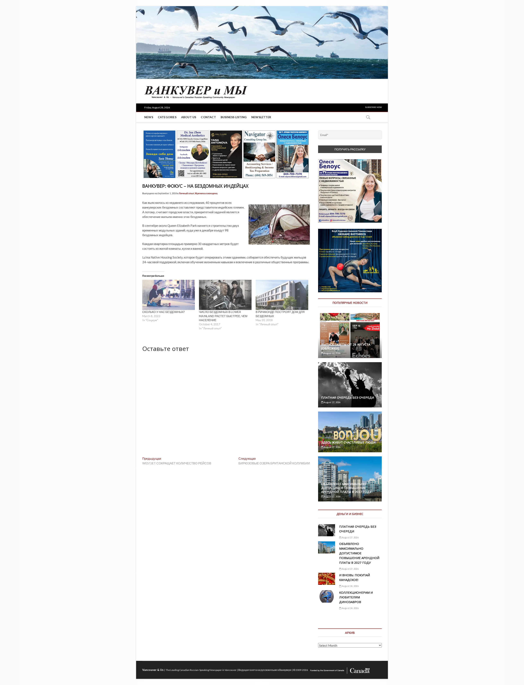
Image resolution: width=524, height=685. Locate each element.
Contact (208, 117)
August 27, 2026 (331, 353)
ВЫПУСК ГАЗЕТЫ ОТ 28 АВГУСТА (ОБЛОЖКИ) (345, 346)
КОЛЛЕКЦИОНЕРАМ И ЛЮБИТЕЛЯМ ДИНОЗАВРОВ (356, 597)
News (148, 117)
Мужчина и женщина (206, 193)
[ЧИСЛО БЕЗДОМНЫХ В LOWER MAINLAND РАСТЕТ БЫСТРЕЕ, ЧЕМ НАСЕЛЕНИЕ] (225, 295)
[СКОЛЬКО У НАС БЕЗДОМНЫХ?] (168, 295)
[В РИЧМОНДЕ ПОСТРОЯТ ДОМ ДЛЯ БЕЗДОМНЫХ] (282, 295)
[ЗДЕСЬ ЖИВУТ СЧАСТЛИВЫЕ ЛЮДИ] (350, 432)
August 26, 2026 (349, 586)
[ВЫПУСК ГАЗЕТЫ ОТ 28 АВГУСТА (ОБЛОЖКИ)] (350, 335)
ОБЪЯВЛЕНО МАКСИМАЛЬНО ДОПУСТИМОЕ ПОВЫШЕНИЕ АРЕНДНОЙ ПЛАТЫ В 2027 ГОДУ (346, 488)
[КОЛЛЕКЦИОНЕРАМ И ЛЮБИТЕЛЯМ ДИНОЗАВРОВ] (326, 596)
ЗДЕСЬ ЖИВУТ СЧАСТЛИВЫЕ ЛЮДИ (348, 442)
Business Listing (234, 117)
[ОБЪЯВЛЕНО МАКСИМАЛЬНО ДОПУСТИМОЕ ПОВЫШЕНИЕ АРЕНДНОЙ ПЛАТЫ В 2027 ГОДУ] (326, 547)
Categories (167, 117)
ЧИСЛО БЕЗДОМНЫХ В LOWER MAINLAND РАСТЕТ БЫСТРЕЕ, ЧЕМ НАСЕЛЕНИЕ (223, 316)
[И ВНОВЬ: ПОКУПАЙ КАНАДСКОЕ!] (326, 579)
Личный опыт (186, 193)
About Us (188, 117)
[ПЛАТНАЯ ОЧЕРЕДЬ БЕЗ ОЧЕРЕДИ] (350, 384)
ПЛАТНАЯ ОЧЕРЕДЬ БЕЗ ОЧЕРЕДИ (347, 397)
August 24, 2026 (349, 608)
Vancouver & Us (153, 669)
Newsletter (261, 117)
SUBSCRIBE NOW (373, 107)
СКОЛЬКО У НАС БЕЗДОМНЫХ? (163, 312)
